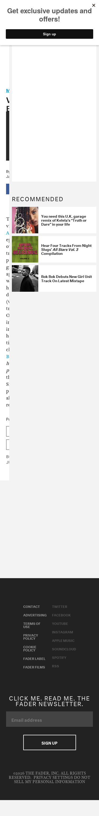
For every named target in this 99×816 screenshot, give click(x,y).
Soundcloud (64, 648)
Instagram (62, 631)
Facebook (61, 614)
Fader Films (34, 666)
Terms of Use (31, 624)
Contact (31, 606)
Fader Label (34, 658)
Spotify (59, 657)
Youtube (60, 623)
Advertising (35, 614)
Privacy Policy (30, 636)
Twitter (59, 606)
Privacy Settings (53, 777)
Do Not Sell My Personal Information (52, 779)
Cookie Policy (29, 648)
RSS (55, 665)
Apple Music (63, 640)
